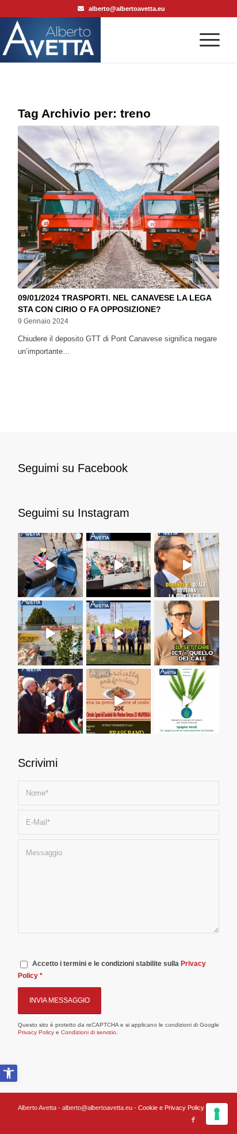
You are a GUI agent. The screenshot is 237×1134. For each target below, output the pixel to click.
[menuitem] (204, 40)
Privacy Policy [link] (36, 1032)
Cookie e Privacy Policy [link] (171, 1107)
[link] (8, 1073)
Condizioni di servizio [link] (88, 1032)
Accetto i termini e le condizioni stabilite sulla (112, 970)
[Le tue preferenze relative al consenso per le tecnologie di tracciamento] (217, 1114)
